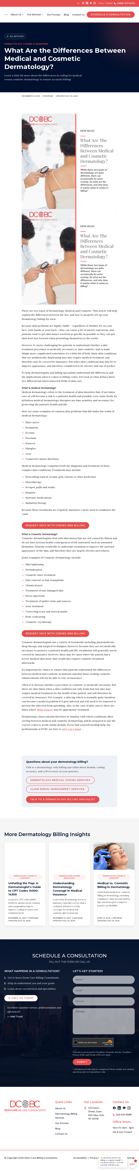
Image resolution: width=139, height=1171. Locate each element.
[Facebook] (83, 3)
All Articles (17, 36)
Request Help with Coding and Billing (55, 525)
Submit (82, 1062)
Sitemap (130, 1158)
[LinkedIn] (87, 3)
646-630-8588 (124, 1114)
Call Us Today (23, 998)
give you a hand (71, 729)
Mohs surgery (45, 709)
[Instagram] (95, 3)
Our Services (34, 14)
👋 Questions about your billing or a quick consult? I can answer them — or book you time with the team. (111, 1161)
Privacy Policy (97, 1158)
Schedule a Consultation (111, 14)
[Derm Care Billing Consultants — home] (6, 14)
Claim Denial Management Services (57, 789)
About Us (16, 14)
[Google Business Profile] (91, 3)
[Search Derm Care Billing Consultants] (78, 3)
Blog (66, 14)
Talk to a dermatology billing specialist (62, 799)
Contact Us (78, 14)
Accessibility (80, 1158)
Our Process (53, 14)
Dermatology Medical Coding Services (60, 780)
